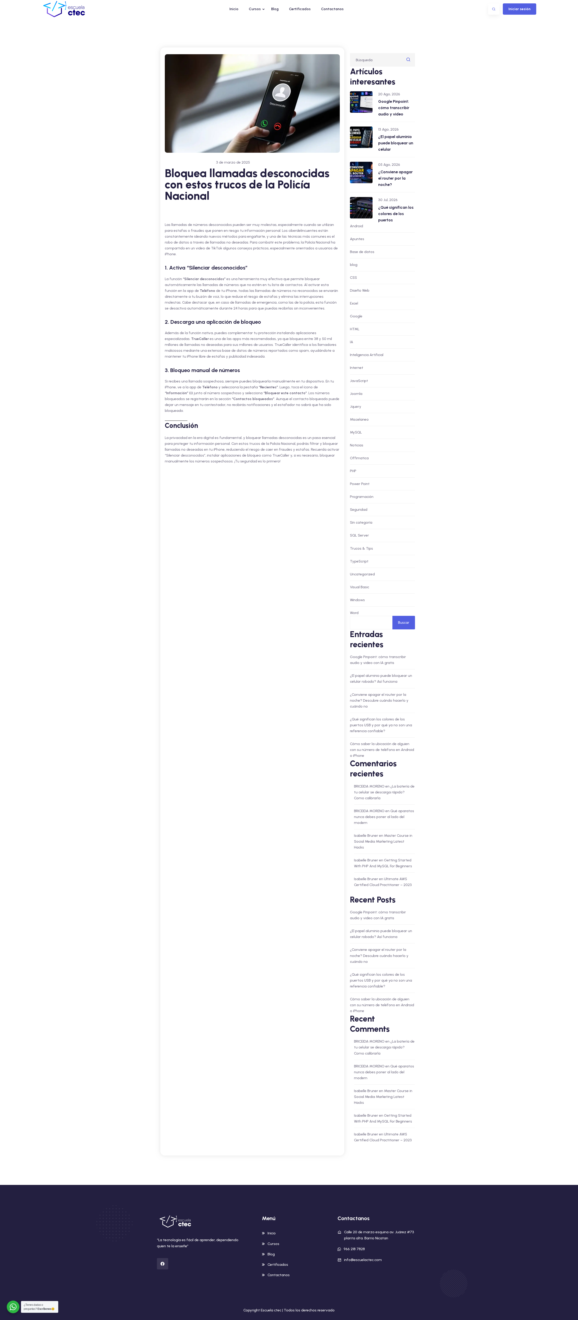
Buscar (403, 622)
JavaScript (359, 381)
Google (356, 316)
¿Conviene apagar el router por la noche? (395, 178)
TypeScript (359, 561)
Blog (275, 9)
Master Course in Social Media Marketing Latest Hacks (383, 841)
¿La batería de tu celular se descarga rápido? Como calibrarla (384, 792)
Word (354, 613)
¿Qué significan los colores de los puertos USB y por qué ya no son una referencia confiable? (381, 725)
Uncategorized (362, 574)
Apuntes (357, 239)
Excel (354, 303)
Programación (361, 497)
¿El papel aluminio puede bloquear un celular (395, 143)
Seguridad (358, 509)
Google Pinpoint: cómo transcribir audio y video (393, 108)
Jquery (355, 406)
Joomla (356, 394)
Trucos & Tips (361, 548)
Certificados (300, 9)
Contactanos (332, 9)
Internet (356, 368)
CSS (353, 277)
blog (353, 265)
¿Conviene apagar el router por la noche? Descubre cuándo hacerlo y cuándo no (379, 700)
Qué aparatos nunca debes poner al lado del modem (384, 817)
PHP (353, 471)
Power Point (360, 484)
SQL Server (359, 535)
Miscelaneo (359, 419)
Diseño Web (359, 290)
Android (356, 226)
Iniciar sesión (519, 9)
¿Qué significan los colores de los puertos (396, 214)
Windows (357, 600)
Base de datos (362, 252)
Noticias (356, 445)
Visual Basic (359, 587)
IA (351, 342)
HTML (354, 329)
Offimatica (359, 458)
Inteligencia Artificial (366, 355)
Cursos (255, 9)
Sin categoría (361, 522)
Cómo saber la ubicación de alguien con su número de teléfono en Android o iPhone (382, 750)
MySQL (356, 432)
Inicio (233, 9)
